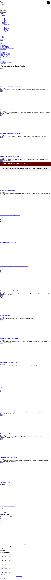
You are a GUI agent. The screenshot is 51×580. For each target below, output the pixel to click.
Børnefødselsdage (7, 27)
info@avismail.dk (19, 576)
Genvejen (3, 4)
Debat (3, 25)
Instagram (5, 516)
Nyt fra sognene (6, 24)
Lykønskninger (6, 29)
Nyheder (3, 15)
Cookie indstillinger (3, 578)
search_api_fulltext (3, 10)
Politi (5, 19)
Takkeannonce (6, 31)
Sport (5, 20)
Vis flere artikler (4, 512)
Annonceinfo (6, 33)
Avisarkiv (3, 6)
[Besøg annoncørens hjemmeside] (25, 41)
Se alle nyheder (2, 574)
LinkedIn (8, 516)
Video (3, 36)
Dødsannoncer (4, 22)
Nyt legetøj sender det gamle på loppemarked (8, 570)
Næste (5, 63)
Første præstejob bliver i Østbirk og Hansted (8, 558)
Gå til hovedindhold (3, 0)
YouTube (11, 516)
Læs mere (1, 90)
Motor (5, 18)
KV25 (5, 17)
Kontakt (3, 5)
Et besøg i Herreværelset (5, 554)
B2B (3, 37)
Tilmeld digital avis (5, 7)
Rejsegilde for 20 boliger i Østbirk (7, 562)
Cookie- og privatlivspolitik (8, 34)
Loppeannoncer (6, 28)
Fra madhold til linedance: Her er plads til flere (9, 566)
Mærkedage (6, 30)
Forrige (2, 63)
